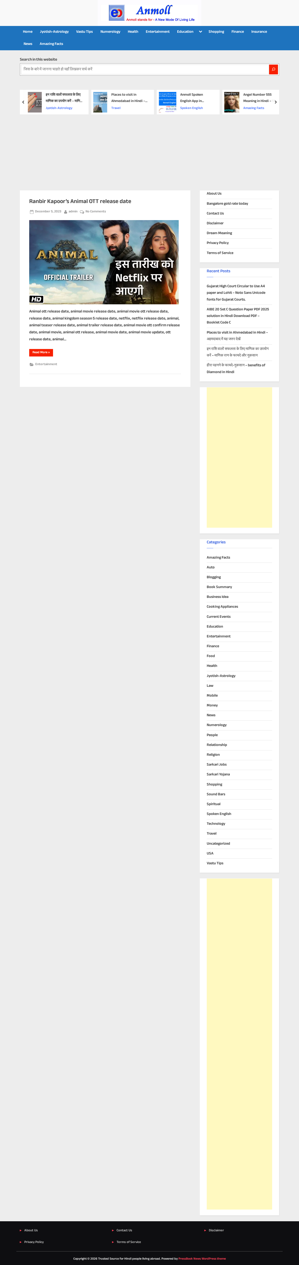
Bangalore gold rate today (227, 204)
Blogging (214, 577)
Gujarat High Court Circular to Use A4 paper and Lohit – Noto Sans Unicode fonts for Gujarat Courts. (236, 293)
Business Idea (217, 597)
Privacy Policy (218, 243)
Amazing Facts (51, 44)
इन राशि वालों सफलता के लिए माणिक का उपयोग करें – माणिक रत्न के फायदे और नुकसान (64, 98)
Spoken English (191, 108)
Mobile (212, 696)
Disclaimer (215, 223)
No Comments (95, 212)
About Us (214, 194)
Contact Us (215, 214)
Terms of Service (220, 253)
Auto (211, 568)
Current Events (219, 617)
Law (210, 686)
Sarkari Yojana (218, 775)
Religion (213, 755)
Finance (237, 32)
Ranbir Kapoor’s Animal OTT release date (80, 201)
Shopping (216, 32)
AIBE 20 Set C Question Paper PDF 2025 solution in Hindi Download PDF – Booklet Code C (238, 316)
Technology (216, 824)
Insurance (259, 32)
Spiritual (214, 804)
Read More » (42, 353)
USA (210, 854)
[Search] (273, 69)
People (212, 735)
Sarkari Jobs (217, 765)
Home (27, 32)
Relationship (217, 745)
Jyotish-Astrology (54, 32)
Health (133, 32)
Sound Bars (216, 794)
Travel (116, 108)
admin (73, 211)
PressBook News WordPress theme (202, 1259)
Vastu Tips (84, 32)
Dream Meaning (219, 233)
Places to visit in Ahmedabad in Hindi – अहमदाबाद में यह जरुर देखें (128, 98)
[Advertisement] (149, 149)
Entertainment (158, 32)
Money (212, 706)
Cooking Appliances (222, 607)
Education (185, 32)
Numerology (110, 32)
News (28, 44)
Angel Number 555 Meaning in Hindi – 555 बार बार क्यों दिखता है (260, 98)
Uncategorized (218, 844)
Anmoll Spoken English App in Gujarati (191, 98)
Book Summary (219, 587)
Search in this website (38, 60)
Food (211, 656)
